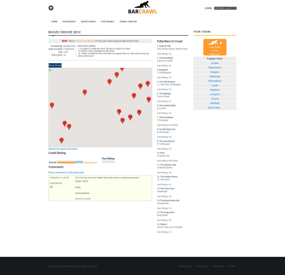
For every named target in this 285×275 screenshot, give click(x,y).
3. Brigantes (162, 70)
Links (232, 266)
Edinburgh (215, 76)
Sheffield (215, 103)
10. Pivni (161, 153)
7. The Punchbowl (165, 117)
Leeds (215, 85)
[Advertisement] (118, 246)
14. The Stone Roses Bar (168, 200)
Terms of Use (185, 266)
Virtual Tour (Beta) (85, 41)
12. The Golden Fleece (167, 177)
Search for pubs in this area (62, 148)
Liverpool (215, 94)
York (65, 52)
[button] (52, 106)
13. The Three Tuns (165, 188)
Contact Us (202, 266)
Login (208, 8)
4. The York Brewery (166, 82)
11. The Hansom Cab (166, 165)
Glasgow (214, 72)
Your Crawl (215, 47)
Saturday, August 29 (225, 8)
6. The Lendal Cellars (166, 105)
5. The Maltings (164, 93)
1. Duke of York (164, 46)
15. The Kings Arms (165, 212)
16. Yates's (162, 224)
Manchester (215, 67)
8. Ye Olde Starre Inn (166, 129)
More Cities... (215, 107)
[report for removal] (82, 199)
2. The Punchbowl (165, 58)
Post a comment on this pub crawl (66, 172)
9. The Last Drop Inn (166, 141)
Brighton (214, 90)
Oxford (215, 98)
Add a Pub (219, 266)
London (215, 63)
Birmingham (214, 81)
